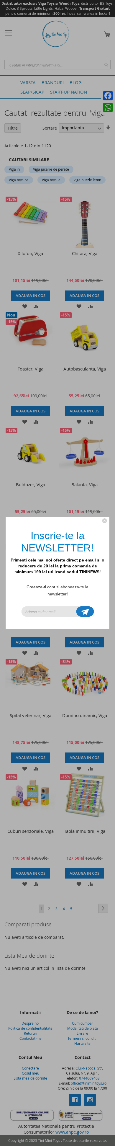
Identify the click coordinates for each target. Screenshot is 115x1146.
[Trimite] (85, 611)
